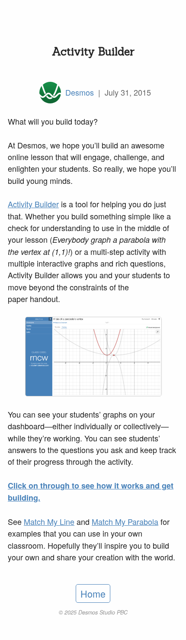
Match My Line (49, 521)
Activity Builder (33, 203)
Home (93, 593)
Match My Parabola (125, 521)
